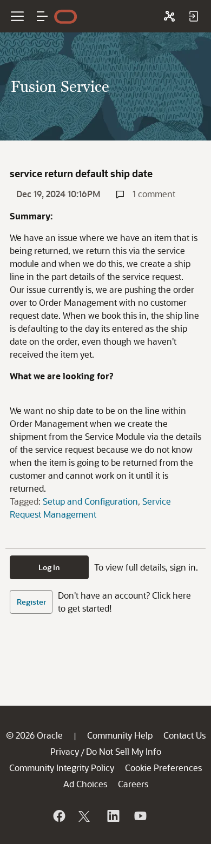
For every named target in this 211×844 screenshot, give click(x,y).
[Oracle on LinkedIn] (113, 815)
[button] (42, 16)
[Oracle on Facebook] (58, 815)
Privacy (64, 751)
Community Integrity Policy (61, 767)
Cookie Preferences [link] (163, 767)
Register (31, 602)
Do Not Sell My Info (123, 751)
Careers (133, 783)
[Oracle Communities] (169, 16)
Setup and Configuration (90, 501)
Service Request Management (90, 507)
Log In (49, 567)
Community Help (120, 735)
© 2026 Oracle (34, 735)
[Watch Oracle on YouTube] (140, 815)
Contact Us (184, 735)
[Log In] (193, 16)
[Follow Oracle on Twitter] (85, 815)
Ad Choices (85, 783)
